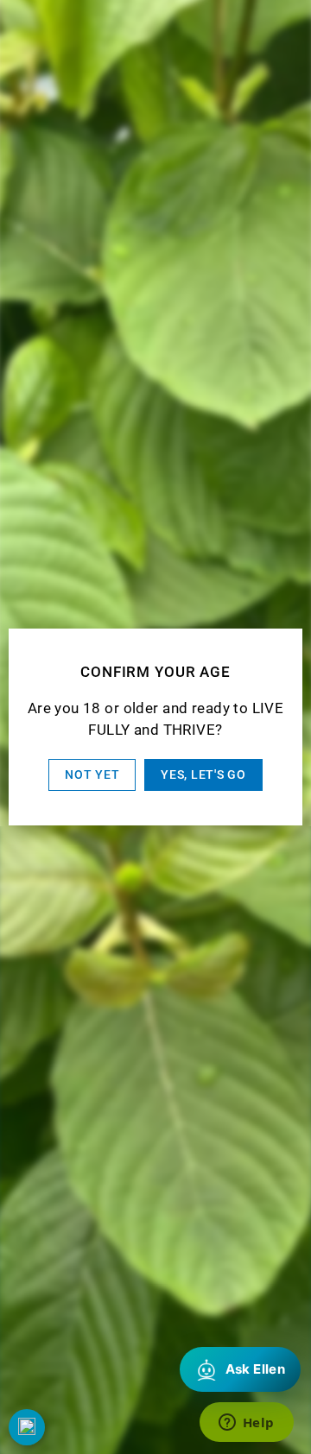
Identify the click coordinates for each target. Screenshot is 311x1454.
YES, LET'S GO (203, 774)
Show (27, 1427)
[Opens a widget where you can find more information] (246, 1423)
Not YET (92, 774)
